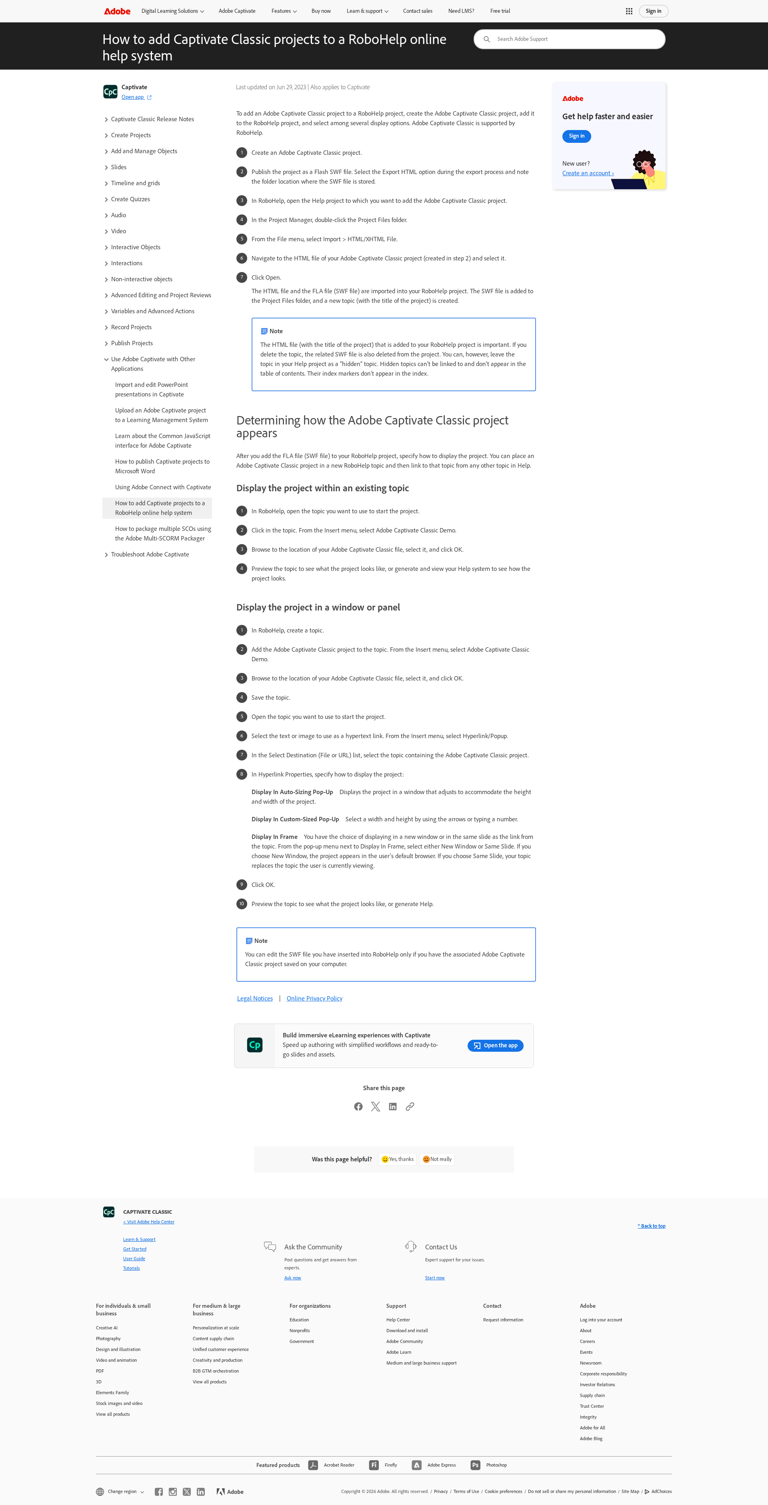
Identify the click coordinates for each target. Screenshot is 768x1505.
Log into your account (601, 1320)
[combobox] (570, 39)
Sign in (654, 11)
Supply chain (592, 1395)
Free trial (500, 11)
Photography (108, 1338)
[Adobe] (117, 11)
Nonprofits (300, 1330)
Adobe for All (592, 1428)
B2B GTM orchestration (216, 1371)
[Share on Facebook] (358, 1109)
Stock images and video (119, 1403)
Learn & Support (139, 1239)
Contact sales (417, 11)
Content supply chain (213, 1338)
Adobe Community (404, 1341)
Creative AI (107, 1328)
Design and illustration (118, 1349)
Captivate (134, 87)
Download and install (407, 1330)
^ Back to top (652, 1226)
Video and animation (116, 1360)
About (586, 1330)
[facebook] (159, 1492)
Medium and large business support (421, 1363)
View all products (113, 1414)
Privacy (441, 1491)
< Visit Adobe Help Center (148, 1222)
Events (586, 1352)
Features (281, 11)
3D (99, 1382)
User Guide (134, 1258)
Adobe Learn (398, 1352)
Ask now (292, 1278)
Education (299, 1320)
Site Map (630, 1491)
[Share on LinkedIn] (393, 1109)
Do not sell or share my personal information (572, 1491)
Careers (587, 1341)
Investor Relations (597, 1384)
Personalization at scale (216, 1328)
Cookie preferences (503, 1491)
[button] (629, 11)
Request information (503, 1320)
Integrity (588, 1417)
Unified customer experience (221, 1349)
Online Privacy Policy (314, 998)
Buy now (321, 11)
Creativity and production (217, 1360)
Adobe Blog (591, 1438)
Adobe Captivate (237, 11)
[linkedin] (201, 1492)
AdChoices (662, 1491)
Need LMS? (461, 11)
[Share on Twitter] (375, 1109)
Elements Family (112, 1392)
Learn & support (364, 11)
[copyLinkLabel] (410, 1109)
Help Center (398, 1320)
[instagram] (173, 1492)
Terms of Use (466, 1491)
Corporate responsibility (603, 1374)
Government (302, 1341)
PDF (100, 1371)
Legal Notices (255, 998)
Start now (435, 1278)
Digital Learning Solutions (170, 11)
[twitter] (187, 1492)
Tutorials (131, 1268)
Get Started (134, 1249)
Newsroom (591, 1363)
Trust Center (592, 1406)
